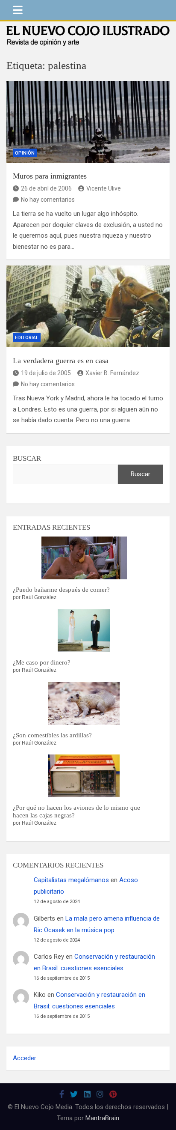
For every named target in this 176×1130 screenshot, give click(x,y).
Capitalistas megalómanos (71, 880)
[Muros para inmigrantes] (88, 122)
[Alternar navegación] (17, 10)
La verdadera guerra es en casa (61, 360)
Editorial (26, 337)
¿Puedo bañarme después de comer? (61, 589)
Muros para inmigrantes (50, 176)
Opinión (25, 153)
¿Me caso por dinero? (41, 662)
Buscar (27, 458)
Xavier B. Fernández (112, 373)
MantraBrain (102, 1118)
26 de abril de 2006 (46, 188)
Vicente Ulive (103, 188)
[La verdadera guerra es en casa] (88, 306)
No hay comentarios (48, 199)
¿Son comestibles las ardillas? (52, 735)
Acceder (24, 1058)
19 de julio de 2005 (46, 373)
